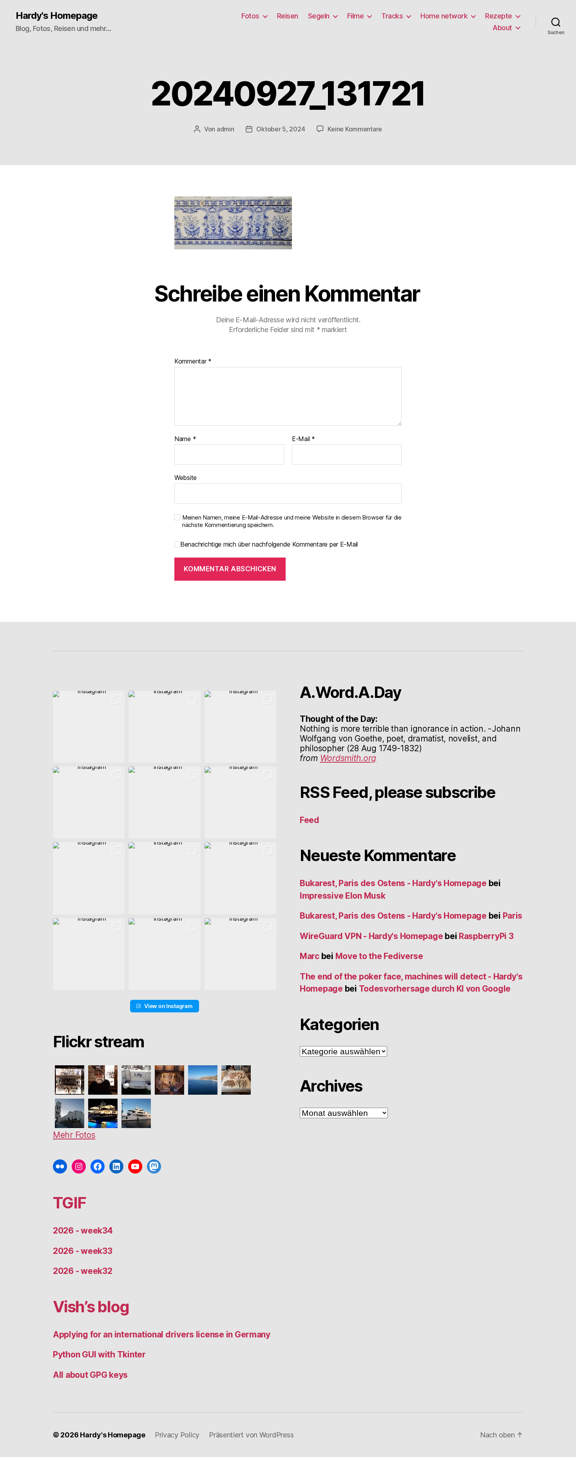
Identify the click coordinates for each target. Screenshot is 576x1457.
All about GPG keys (90, 1375)
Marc (309, 956)
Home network (443, 16)
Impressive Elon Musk (343, 896)
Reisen (287, 16)
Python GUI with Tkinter (99, 1354)
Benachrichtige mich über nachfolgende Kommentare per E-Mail (269, 544)
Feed (309, 820)
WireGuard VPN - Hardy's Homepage (371, 936)
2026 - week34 (83, 1230)
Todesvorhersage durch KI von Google (435, 989)
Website (185, 477)
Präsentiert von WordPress (251, 1435)
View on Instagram (168, 1006)
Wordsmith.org (348, 758)
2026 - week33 (82, 1251)
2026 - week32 (82, 1271)
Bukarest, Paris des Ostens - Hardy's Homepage (393, 883)
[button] (89, 727)
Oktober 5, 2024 (280, 129)
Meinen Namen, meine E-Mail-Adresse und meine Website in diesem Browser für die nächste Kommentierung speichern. (292, 521)
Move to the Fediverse (379, 956)
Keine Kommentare (355, 129)
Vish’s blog (91, 1306)
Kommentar (193, 361)
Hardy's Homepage (57, 15)
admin (225, 129)
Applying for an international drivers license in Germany (161, 1334)
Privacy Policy (177, 1435)
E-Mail (303, 439)
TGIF (69, 1202)
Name (185, 439)
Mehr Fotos (74, 1135)
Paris (513, 916)
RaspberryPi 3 (486, 936)
